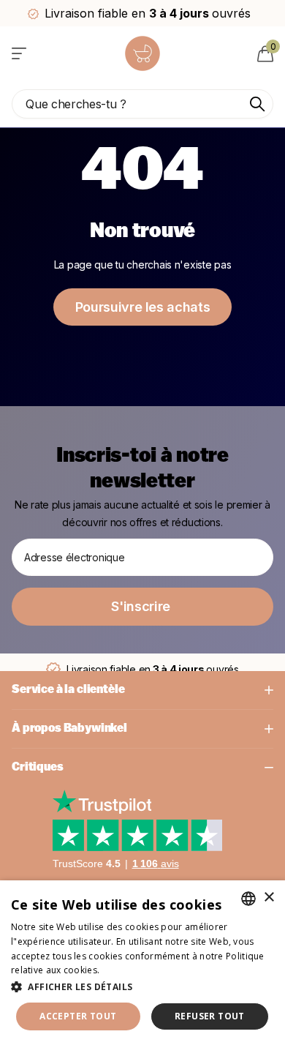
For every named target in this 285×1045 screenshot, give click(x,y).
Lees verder (127, 970)
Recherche (257, 104)
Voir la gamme (20, 53)
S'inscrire (142, 606)
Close (142, 690)
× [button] (268, 897)
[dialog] (142, 962)
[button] (142, 987)
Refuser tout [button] (210, 1016)
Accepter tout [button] (77, 1016)
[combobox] (248, 898)
